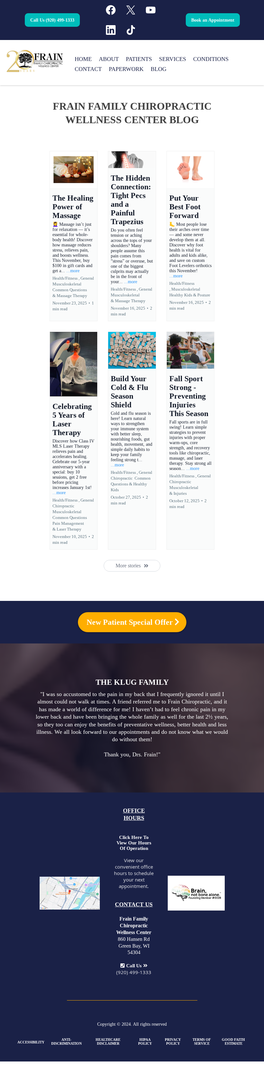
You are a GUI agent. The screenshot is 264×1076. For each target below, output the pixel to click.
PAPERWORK (126, 69)
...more (73, 270)
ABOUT (109, 59)
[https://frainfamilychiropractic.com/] (35, 60)
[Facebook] (111, 10)
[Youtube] (151, 10)
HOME (83, 59)
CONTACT (88, 69)
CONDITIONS (211, 59)
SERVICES (172, 59)
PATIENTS (139, 59)
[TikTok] (131, 30)
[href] (70, 892)
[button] (73, 236)
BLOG (158, 69)
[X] (131, 10)
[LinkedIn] (111, 30)
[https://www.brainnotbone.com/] (196, 892)
